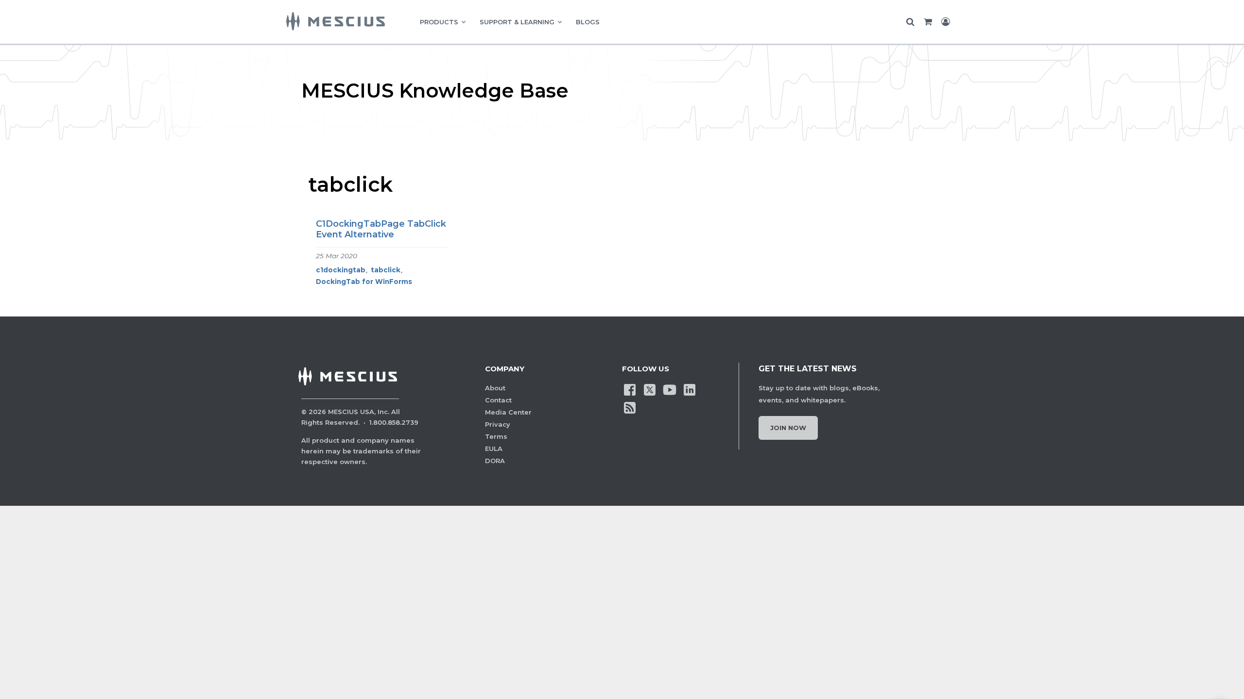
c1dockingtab (340, 270)
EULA (493, 448)
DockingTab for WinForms (364, 281)
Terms (496, 436)
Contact (498, 400)
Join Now (788, 428)
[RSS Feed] (630, 407)
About (495, 388)
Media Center (508, 412)
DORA (495, 461)
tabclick (385, 270)
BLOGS (588, 22)
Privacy (497, 424)
